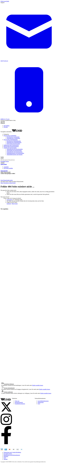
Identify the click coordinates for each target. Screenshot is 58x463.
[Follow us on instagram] (6, 425)
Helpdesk (6, 456)
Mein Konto (15, 203)
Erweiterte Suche (5, 161)
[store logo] (17, 131)
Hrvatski (6, 127)
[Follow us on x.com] (6, 412)
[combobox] (8, 160)
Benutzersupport (19, 402)
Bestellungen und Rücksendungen (12, 455)
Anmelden (6, 167)
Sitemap (5, 459)
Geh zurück (9, 199)
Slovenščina (6, 125)
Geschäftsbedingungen (43, 401)
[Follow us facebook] (6, 443)
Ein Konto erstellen (8, 168)
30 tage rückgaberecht (9, 388)
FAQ (39, 403)
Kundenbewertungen (20, 403)
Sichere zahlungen (8, 392)
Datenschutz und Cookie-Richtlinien (12, 452)
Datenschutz (41, 402)
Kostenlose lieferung (9, 384)
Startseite (9, 203)
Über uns (17, 401)
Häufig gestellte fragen (37, 385)
